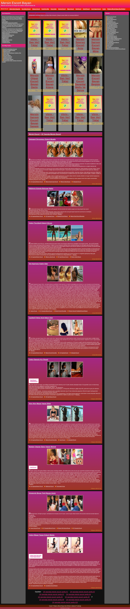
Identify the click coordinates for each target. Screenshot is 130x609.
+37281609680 (36, 48)
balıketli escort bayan (62, 216)
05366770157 (36, 90)
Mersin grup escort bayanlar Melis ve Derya (80, 83)
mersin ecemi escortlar (60, 311)
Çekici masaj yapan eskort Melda (41, 535)
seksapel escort (77, 181)
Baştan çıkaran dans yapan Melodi (42, 447)
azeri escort (62, 440)
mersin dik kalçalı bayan (64, 528)
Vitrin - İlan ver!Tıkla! (34, 42)
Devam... (44, 179)
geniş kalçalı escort (35, 528)
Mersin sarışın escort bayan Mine (95, 45)
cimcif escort (34, 381)
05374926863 (97, 54)
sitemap (79, 605)
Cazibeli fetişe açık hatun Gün (41, 318)
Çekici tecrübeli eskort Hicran (40, 223)
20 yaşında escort (50, 216)
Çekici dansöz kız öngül (38, 359)
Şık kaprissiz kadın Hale (38, 264)
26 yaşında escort (77, 528)
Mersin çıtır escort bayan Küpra (50, 81)
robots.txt (74, 605)
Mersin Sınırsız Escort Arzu (80, 44)
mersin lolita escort (50, 257)
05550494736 (51, 90)
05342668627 (36, 129)
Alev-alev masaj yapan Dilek (40, 403)
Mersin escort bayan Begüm (95, 80)
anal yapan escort (35, 556)
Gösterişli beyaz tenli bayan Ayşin (42, 493)
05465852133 (82, 51)
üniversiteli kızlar (60, 486)
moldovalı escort (50, 486)
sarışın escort (34, 311)
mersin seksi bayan (65, 181)
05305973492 (82, 93)
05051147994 (97, 87)
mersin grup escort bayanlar (77, 216)
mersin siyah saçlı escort (52, 181)
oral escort (33, 380)
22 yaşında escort (64, 352)
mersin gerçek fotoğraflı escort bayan (78, 311)
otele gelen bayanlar (36, 555)
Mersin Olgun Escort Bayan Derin (34, 81)
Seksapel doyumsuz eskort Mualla (42, 139)
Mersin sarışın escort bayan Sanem (34, 120)
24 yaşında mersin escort (37, 181)
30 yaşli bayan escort (63, 257)
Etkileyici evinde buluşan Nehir (41, 188)
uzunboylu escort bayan (52, 585)
